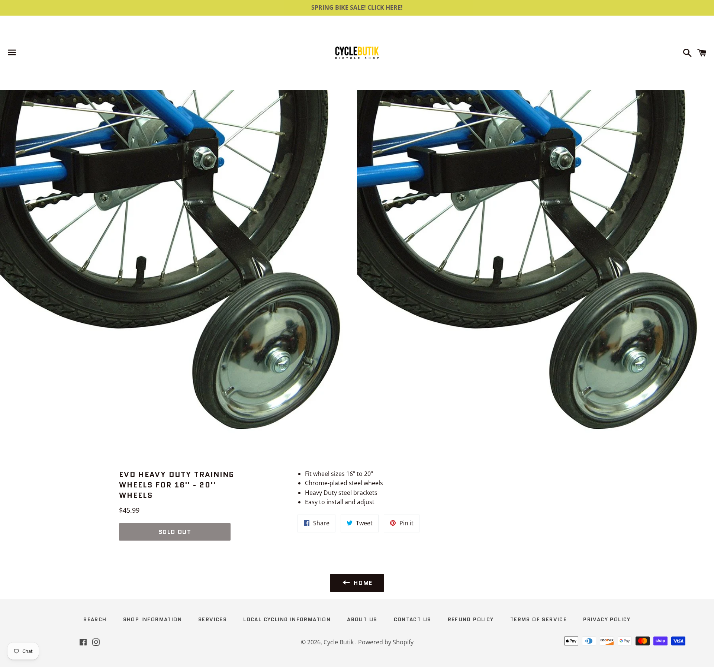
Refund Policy (471, 619)
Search (94, 619)
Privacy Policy (607, 619)
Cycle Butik (339, 642)
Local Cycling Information (287, 619)
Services (212, 619)
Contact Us (412, 619)
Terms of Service (538, 619)
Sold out (175, 532)
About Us (362, 619)
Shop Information (152, 619)
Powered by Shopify (386, 642)
